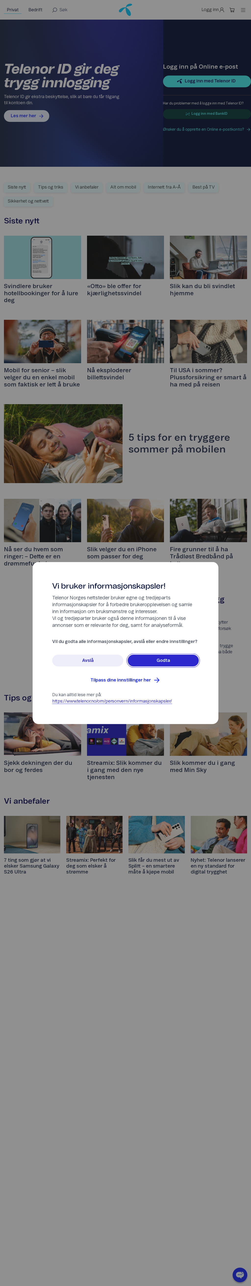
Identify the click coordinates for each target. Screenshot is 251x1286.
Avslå (88, 660)
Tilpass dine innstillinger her (120, 680)
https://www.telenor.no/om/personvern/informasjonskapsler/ (112, 701)
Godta (163, 660)
